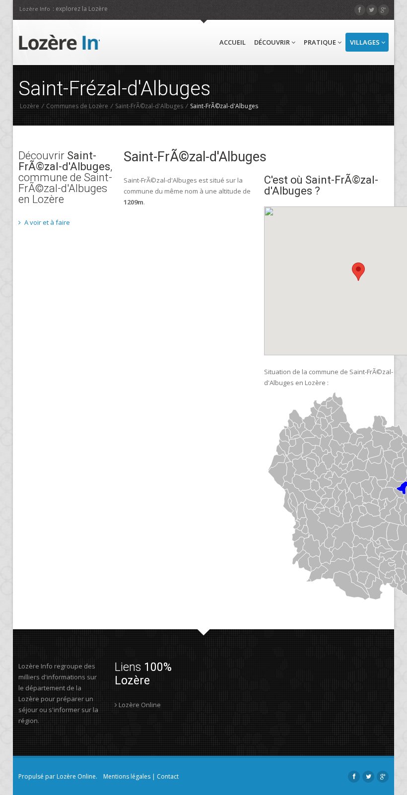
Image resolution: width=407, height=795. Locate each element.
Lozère (29, 106)
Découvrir (272, 42)
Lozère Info (34, 8)
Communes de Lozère (77, 106)
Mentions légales (126, 776)
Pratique (321, 42)
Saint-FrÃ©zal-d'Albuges (149, 106)
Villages (365, 42)
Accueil (232, 42)
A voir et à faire (46, 222)
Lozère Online (139, 704)
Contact (168, 776)
